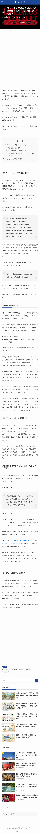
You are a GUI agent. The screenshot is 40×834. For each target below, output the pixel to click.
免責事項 (17, 828)
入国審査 (21, 669)
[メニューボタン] (2, 2)
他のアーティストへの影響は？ (17, 150)
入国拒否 (27, 669)
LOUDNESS (14, 669)
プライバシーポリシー (27, 828)
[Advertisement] (20, 58)
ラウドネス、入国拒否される (15, 145)
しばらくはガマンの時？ (14, 159)
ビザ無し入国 (5, 672)
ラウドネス (6, 669)
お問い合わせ (10, 828)
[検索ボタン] (38, 2)
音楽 (5, 17)
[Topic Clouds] (20, 2)
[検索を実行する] (36, 680)
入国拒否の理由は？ (14, 148)
